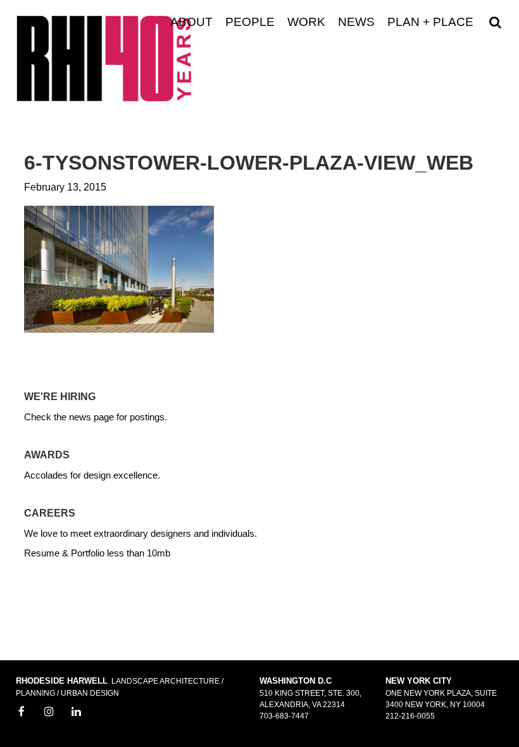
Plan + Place (430, 22)
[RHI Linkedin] (76, 712)
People (250, 22)
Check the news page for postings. (95, 416)
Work (306, 22)
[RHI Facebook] (21, 712)
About (191, 22)
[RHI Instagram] (49, 712)
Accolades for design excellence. (92, 475)
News (356, 22)
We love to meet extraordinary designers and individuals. (140, 533)
